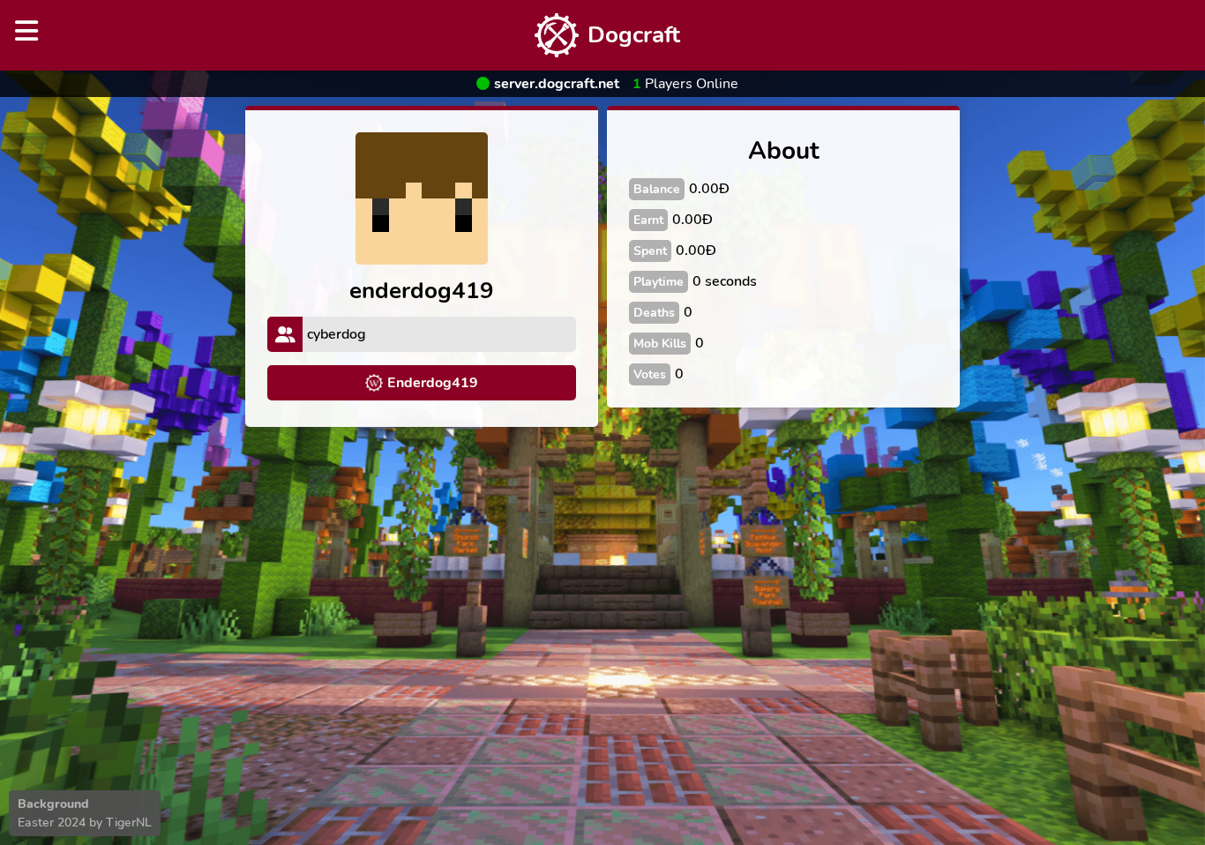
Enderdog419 (432, 383)
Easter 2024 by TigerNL (85, 822)
